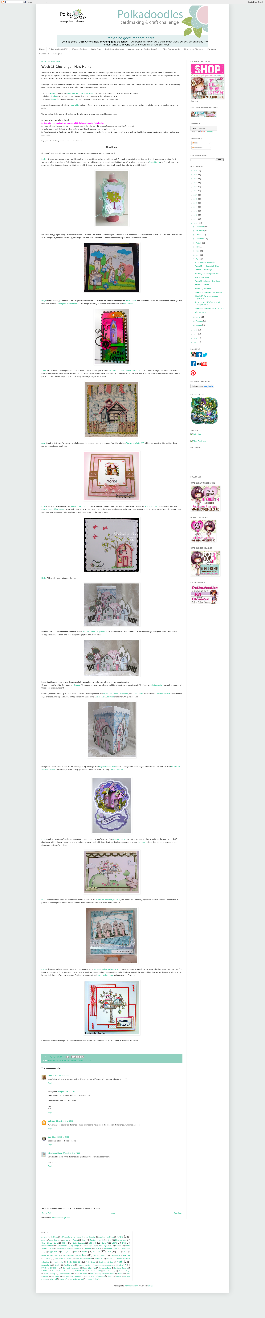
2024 (196, 179)
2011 (196, 334)
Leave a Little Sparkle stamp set (50, 1256)
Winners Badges (79, 49)
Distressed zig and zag (89, 1246)
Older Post (177, 1213)
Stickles (77, 685)
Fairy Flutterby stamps (64, 1248)
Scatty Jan (69, 1265)
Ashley (75, 1240)
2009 (196, 342)
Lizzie (43, 578)
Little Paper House (55, 1153)
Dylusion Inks (131, 301)
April (198, 259)
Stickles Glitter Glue (105, 975)
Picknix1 (142, 842)
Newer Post (46, 1213)
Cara (109, 1240)
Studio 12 (121, 1265)
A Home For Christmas (49, 1237)
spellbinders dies (116, 769)
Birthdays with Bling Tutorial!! (207, 274)
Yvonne (120, 1274)
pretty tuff (63, 1279)
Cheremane (120, 1240)
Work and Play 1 (124, 1271)
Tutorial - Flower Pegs (203, 270)
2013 (196, 223)
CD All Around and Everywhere (115, 694)
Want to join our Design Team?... (143, 49)
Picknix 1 (98, 1259)
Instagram (57, 54)
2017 (196, 207)
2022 (196, 187)
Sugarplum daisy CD (107, 767)
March (198, 317)
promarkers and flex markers (53, 509)
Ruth (85, 1060)
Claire (64, 1243)
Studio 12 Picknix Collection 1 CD (107, 969)
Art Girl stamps (54, 1240)
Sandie (57, 1265)
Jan (53, 1060)
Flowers (110, 697)
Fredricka (87, 1248)
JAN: (43, 443)
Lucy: (43, 301)
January (199, 325)
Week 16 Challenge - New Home (207, 281)
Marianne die (156, 685)
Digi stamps (75, 1246)
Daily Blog (96, 49)
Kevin (126, 1252)
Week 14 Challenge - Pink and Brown (209, 308)
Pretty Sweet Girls (106, 1262)
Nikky (48, 1259)
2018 (196, 203)
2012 (196, 330)
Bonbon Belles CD (97, 1240)
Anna (43, 1240)
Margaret (74, 1060)
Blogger (151, 1286)
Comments (198, 148)
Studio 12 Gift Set (202, 285)
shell (89, 1060)
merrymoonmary (131, 1286)
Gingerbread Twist (110, 1248)
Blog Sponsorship (171, 49)
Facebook (44, 54)
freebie (118, 1276)
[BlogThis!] (75, 1056)
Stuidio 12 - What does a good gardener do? (206, 297)
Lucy (68, 1060)
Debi (50, 1076)
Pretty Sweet (90, 1262)
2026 (196, 171)
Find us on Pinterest (193, 49)
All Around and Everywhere (94, 632)
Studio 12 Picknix (49, 1268)
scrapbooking (76, 1279)
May (198, 255)
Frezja (96, 1248)
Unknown (51, 1121)
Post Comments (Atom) (61, 1218)
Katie (109, 1252)
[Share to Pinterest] (82, 1056)
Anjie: (43, 370)
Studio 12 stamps (89, 1268)
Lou (65, 1060)
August (199, 243)
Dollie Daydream (104, 1246)
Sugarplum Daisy (105, 1268)
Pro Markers (128, 304)
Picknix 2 (109, 1259)
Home (42, 49)
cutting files (89, 1276)
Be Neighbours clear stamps (67, 304)
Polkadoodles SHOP (58, 49)
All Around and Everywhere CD (72, 1237)
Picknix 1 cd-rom (120, 839)
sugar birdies (93, 1279)
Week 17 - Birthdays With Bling (207, 266)
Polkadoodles (73, 1262)
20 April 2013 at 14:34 (66, 1092)
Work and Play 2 (50, 1274)
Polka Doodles (58, 1262)
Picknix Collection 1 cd (80, 506)
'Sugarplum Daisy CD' (135, 443)
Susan (44, 1271)
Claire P (105, 1243)
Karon (96, 1251)
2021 (196, 191)
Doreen (118, 1246)
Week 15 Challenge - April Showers (208, 292)
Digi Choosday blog (114, 49)
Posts (196, 143)
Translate (209, 132)
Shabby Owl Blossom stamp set (104, 1265)
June (198, 251)
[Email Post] (67, 1057)
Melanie (126, 1255)
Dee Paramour (47, 1246)
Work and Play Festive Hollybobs (102, 1274)
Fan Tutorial (77, 1248)
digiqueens (100, 1276)
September (200, 239)
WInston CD (80, 1271)
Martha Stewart (163, 694)
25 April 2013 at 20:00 (71, 1153)
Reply (50, 1083)
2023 (196, 183)
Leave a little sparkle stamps (71, 1256)
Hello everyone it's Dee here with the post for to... (208, 303)
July (197, 247)
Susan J (54, 1271)
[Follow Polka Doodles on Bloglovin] (202, 388)
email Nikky (74, 105)
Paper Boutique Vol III (83, 1259)
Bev (83, 1240)
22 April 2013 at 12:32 (64, 1121)
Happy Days (52, 1252)
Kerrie (118, 1252)
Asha (65, 1240)
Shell (43, 900)
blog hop (65, 1276)
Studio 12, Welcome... (203, 289)
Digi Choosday (62, 1246)
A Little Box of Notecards (204, 262)
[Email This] (72, 1056)
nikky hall (53, 1279)
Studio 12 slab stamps (71, 1268)
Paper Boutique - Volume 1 (63, 1259)
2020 (196, 195)
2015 (196, 215)
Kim (43, 839)
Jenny (85, 1252)
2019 (196, 199)
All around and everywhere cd (108, 900)
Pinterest (211, 49)
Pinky (43, 506)
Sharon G (54, 99)
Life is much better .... (203, 277)
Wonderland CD (96, 1271)
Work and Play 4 (81, 1274)
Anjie (49, 1060)
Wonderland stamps (109, 1271)
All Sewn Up (91, 1237)
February (199, 321)
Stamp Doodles (151, 506)
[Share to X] (77, 1056)
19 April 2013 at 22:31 (61, 1076)
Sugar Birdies (154, 162)
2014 (196, 219)
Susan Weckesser (65, 1271)
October (199, 235)
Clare (43, 969)
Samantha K (46, 1265)
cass (49, 1137)
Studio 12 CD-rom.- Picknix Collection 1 (125, 370)
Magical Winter (115, 1256)
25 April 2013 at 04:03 (60, 1137)
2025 (196, 175)
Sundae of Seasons (121, 1268)
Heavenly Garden (66, 1252)
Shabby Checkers (85, 1265)
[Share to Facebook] (80, 1056)
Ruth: (43, 159)
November (200, 231)
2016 (196, 211)
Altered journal (201, 312)
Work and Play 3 (65, 1274)
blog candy (55, 1276)
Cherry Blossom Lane (49, 1243)
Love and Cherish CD (100, 1256)
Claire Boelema (79, 1243)
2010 (196, 338)
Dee (124, 1243)
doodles (110, 1276)
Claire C (92, 1243)
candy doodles (76, 1276)
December (200, 227)
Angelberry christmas (106, 1237)
